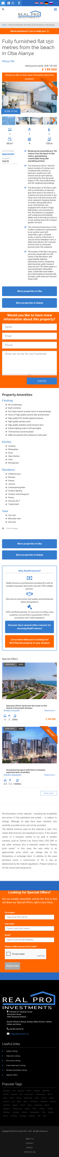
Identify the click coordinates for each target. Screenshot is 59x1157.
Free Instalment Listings (16, 1065)
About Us (30, 1139)
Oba (12, 61)
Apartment (8, 154)
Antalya (7, 710)
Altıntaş (19, 1098)
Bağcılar (51, 1112)
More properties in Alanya (29, 303)
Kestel (37, 1098)
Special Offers (12, 1075)
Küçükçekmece (34, 1112)
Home (4, 25)
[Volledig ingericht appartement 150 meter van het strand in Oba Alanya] (36, 3)
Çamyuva (6, 1101)
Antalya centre (40, 1094)
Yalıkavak (37, 1091)
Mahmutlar (45, 1091)
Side (39, 1116)
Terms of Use (29, 1152)
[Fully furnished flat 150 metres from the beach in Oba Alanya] (41, 3)
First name (10, 912)
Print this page (12, 528)
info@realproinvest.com (19, 1034)
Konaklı (51, 1098)
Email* (8, 935)
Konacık (5, 1116)
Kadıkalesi (6, 1112)
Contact (29, 1143)
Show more (48, 793)
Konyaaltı (15, 710)
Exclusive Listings (13, 1061)
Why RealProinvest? (29, 571)
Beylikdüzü (6, 1108)
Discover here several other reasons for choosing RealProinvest (29, 627)
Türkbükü (50, 1108)
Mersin (50, 1094)
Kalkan (12, 1098)
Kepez (5, 1098)
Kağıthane (32, 1116)
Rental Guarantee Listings (16, 1070)
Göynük (27, 1108)
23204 (21, 729)
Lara (13, 1101)
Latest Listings (12, 1051)
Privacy (29, 1147)
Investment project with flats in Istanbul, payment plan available (26, 771)
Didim (44, 1112)
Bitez (44, 1116)
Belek (19, 1101)
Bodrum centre (17, 1108)
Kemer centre (28, 1098)
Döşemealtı (43, 1101)
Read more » (49, 710)
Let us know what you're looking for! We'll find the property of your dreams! (29, 641)
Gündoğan (15, 1112)
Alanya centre (29, 1094)
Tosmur (22, 1105)
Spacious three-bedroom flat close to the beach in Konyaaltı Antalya (26, 707)
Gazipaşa (23, 1116)
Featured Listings (13, 1056)
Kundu (30, 1105)
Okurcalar (14, 1116)
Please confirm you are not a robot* (21, 946)
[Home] (29, 14)
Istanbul (7, 775)
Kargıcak (14, 1094)
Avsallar (6, 1094)
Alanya (5, 61)
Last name (9, 924)
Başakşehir (17, 775)
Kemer (25, 1101)
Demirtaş (53, 1101)
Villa (13, 1091)
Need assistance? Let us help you (28, 31)
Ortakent (42, 1108)
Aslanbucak (38, 1105)
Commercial (34, 1101)
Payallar (15, 1105)
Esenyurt (24, 1112)
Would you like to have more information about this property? (29, 77)
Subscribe (12, 965)
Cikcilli (34, 1108)
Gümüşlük (6, 1105)
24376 (21, 664)
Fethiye (28, 1091)
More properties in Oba (29, 291)
